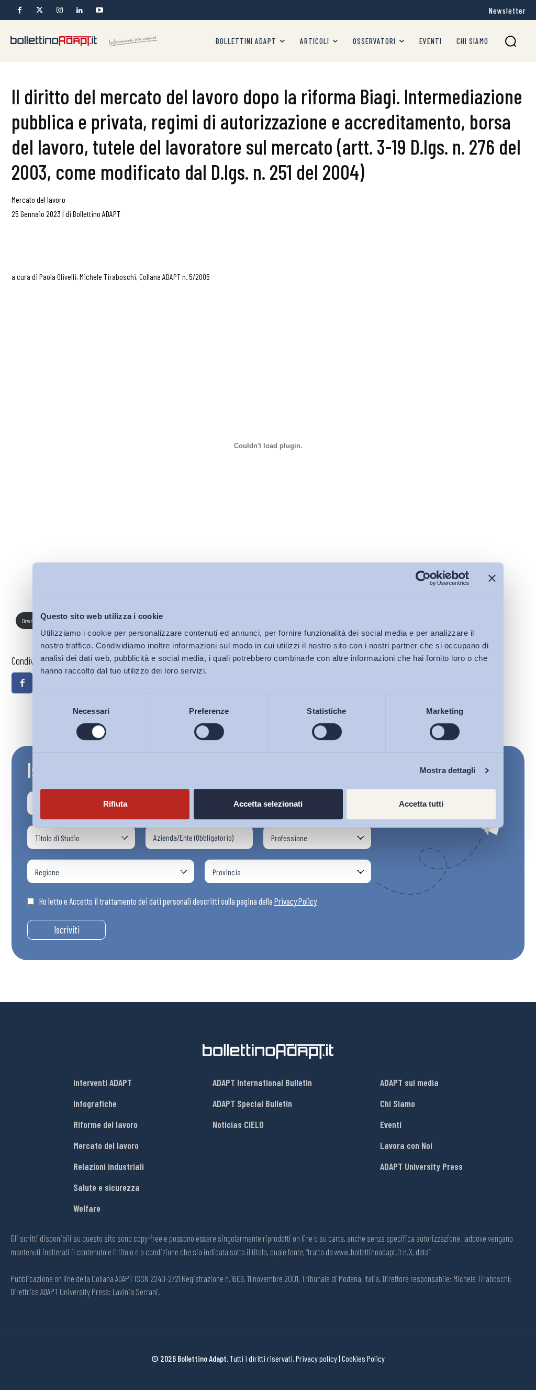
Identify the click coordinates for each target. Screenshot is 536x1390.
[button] (511, 41)
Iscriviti (67, 930)
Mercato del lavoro (38, 199)
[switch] (209, 731)
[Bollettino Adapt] (83, 41)
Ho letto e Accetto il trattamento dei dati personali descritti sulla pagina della (178, 901)
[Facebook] (19, 10)
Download (31, 620)
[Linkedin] (79, 10)
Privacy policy (316, 1358)
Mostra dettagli (448, 770)
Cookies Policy (363, 1358)
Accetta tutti (421, 803)
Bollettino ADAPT (96, 214)
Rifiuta (115, 803)
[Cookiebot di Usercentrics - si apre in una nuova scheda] (423, 578)
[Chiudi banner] (492, 578)
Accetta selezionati (268, 803)
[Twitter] (39, 10)
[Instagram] (59, 10)
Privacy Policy (295, 901)
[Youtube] (99, 10)
